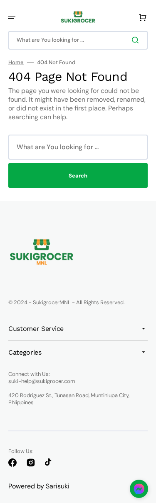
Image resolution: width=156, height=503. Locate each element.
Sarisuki (57, 486)
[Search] (137, 40)
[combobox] (78, 40)
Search (78, 175)
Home (16, 62)
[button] (11, 17)
